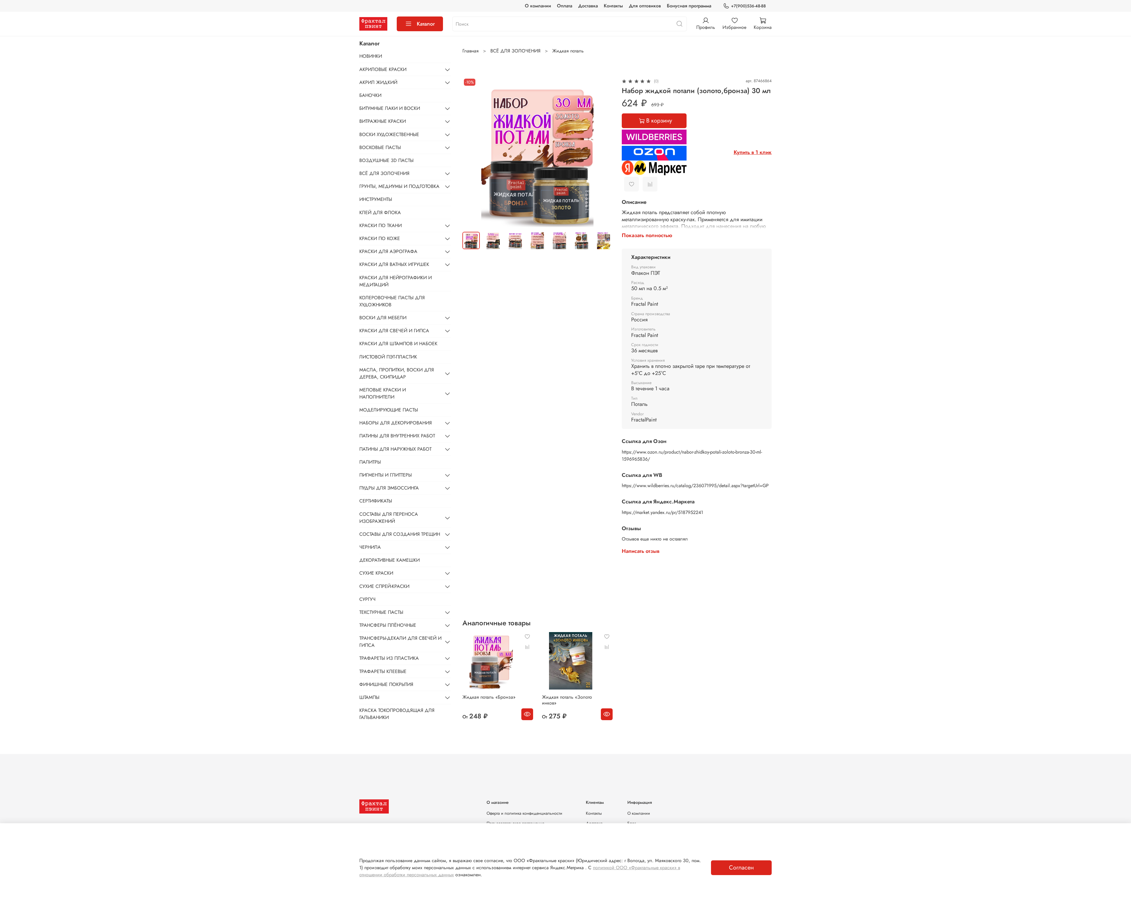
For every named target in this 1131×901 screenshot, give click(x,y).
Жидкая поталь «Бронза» (488, 697)
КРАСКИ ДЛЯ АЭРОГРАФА (388, 251)
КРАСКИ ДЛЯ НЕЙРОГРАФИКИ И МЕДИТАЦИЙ (395, 281)
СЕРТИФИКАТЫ (375, 500)
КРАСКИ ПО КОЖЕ (379, 238)
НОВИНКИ (370, 56)
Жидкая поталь (568, 50)
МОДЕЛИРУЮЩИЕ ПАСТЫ (388, 409)
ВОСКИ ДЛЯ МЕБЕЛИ (382, 317)
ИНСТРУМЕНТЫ (375, 199)
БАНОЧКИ (370, 95)
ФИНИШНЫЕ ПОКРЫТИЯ (386, 684)
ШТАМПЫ (369, 697)
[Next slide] (603, 152)
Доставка (588, 5)
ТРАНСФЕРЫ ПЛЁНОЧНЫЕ (387, 625)
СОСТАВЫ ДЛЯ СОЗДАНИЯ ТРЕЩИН (399, 534)
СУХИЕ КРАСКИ (376, 573)
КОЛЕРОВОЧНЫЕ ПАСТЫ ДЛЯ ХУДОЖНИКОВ (392, 301)
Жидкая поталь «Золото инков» (567, 700)
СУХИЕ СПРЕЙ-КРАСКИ (384, 586)
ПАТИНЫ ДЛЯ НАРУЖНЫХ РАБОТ (395, 449)
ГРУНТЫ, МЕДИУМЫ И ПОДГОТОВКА (399, 186)
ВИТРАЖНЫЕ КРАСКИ (382, 121)
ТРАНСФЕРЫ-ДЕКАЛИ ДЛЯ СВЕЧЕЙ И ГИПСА (400, 642)
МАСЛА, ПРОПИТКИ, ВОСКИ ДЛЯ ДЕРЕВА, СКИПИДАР (396, 373)
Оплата (564, 5)
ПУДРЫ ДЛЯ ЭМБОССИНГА (389, 488)
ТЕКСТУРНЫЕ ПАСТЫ (381, 612)
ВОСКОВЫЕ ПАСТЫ (380, 147)
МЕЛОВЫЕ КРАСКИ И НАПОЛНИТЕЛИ (382, 393)
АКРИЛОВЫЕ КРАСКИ (382, 69)
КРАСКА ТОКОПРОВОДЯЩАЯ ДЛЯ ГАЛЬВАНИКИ (396, 714)
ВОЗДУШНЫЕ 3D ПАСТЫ (386, 160)
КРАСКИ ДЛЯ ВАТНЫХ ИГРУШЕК (394, 264)
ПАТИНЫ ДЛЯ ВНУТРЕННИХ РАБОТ (397, 435)
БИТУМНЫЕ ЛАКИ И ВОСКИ (389, 108)
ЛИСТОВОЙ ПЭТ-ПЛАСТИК (388, 356)
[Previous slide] (472, 152)
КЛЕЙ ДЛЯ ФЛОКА (380, 212)
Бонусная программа (689, 5)
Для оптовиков (645, 5)
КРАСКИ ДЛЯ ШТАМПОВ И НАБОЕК (398, 343)
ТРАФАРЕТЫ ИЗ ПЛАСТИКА (389, 658)
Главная (470, 50)
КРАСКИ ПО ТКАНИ (380, 225)
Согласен (741, 867)
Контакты (613, 5)
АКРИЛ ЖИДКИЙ (378, 82)
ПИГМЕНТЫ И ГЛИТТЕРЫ (385, 475)
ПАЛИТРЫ (370, 462)
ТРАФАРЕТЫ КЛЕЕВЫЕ (382, 671)
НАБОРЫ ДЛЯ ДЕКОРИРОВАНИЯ (395, 422)
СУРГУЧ (367, 599)
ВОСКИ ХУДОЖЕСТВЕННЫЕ (389, 134)
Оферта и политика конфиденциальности (524, 813)
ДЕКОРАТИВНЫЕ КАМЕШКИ (389, 560)
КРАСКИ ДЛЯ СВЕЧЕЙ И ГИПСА (394, 330)
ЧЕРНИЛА (370, 547)
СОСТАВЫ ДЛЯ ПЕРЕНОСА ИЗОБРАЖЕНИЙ (388, 518)
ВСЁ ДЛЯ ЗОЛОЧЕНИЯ (515, 50)
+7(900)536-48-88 (748, 6)
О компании (538, 5)
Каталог (426, 24)
